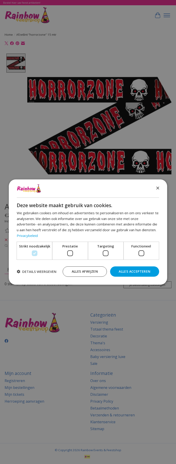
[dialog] (88, 232)
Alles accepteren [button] (134, 271)
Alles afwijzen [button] (85, 271)
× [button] (157, 188)
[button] (36, 271)
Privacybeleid (27, 235)
